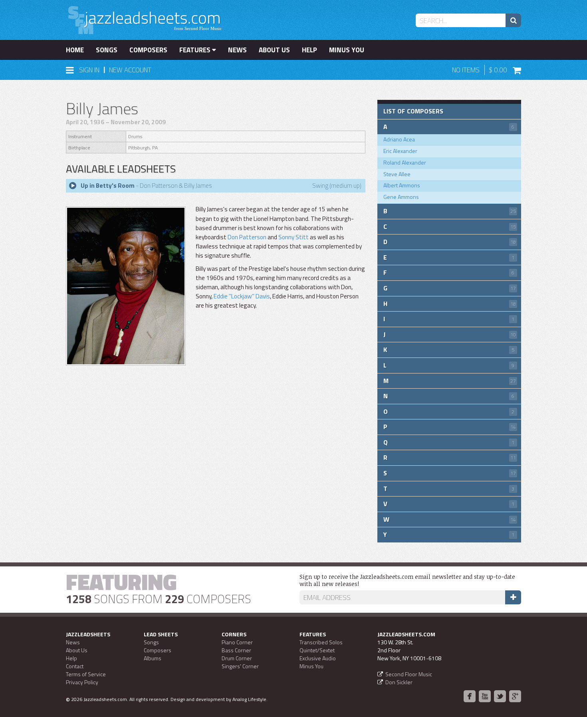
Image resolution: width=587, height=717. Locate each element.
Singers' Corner (240, 666)
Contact (74, 666)
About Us (274, 50)
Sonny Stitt (293, 237)
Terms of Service (86, 674)
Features (195, 50)
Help (309, 50)
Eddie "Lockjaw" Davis (242, 296)
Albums (152, 658)
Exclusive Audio (317, 658)
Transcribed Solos (321, 642)
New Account (130, 70)
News (237, 50)
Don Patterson (247, 237)
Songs (106, 50)
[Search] (513, 20)
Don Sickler (398, 682)
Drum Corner (237, 658)
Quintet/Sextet (317, 650)
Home (75, 50)
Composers (148, 50)
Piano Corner (237, 642)
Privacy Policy (82, 682)
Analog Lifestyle (249, 699)
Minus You (346, 50)
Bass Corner (236, 650)
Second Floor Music (408, 674)
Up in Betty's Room (108, 185)
